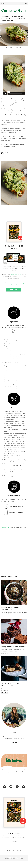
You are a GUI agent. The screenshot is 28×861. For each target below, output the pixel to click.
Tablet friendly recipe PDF (16, 512)
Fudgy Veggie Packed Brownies (13, 647)
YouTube (23, 786)
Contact (21, 858)
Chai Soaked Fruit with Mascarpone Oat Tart (10, 685)
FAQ (17, 858)
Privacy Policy (13, 858)
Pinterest (4, 786)
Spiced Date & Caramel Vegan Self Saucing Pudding (12, 608)
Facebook (17, 786)
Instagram (10, 786)
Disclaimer (7, 858)
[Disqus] (14, 553)
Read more (4, 616)
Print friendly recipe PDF (16, 506)
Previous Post (10, 850)
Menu (3, 3)
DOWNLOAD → (14, 289)
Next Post (19, 850)
